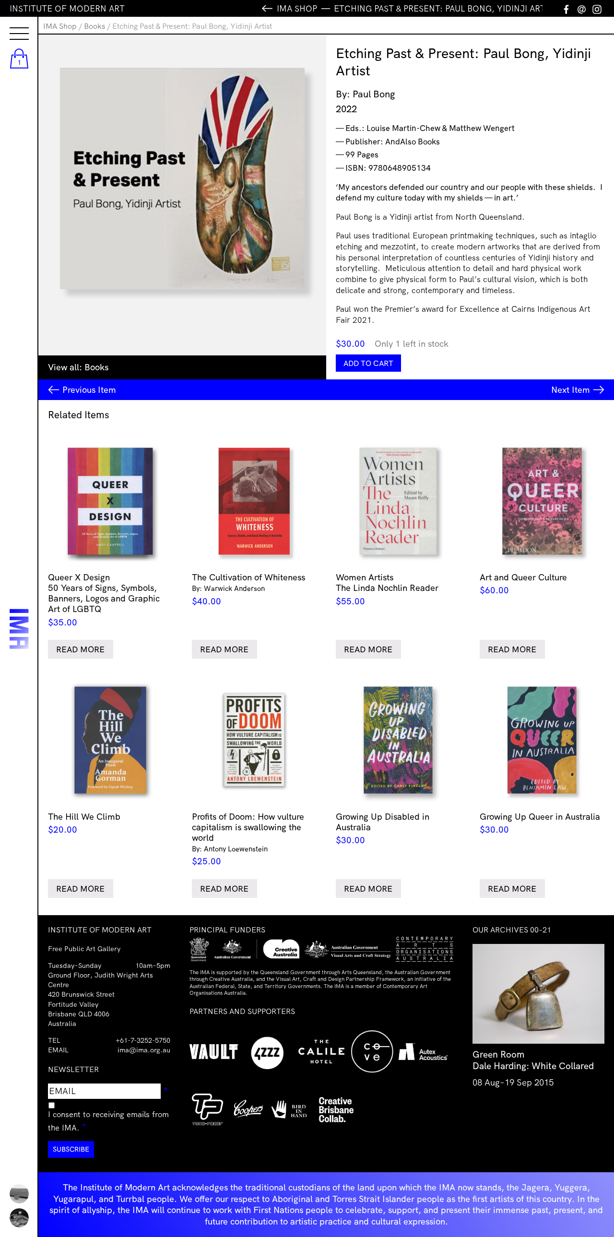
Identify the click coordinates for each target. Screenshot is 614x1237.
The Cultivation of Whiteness (248, 589)
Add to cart (368, 363)
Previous (89, 389)
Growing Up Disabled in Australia (382, 828)
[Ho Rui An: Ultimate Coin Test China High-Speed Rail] (19, 1193)
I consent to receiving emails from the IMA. (108, 1121)
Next (570, 389)
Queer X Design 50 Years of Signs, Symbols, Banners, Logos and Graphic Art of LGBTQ (104, 600)
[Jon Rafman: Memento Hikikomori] (19, 1217)
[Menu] (9, 24)
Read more (80, 649)
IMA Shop (60, 26)
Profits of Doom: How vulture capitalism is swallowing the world (248, 839)
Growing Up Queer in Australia (540, 823)
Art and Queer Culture (523, 584)
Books (94, 26)
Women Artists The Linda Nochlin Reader (387, 589)
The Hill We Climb (84, 823)
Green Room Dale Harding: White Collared (533, 1060)
